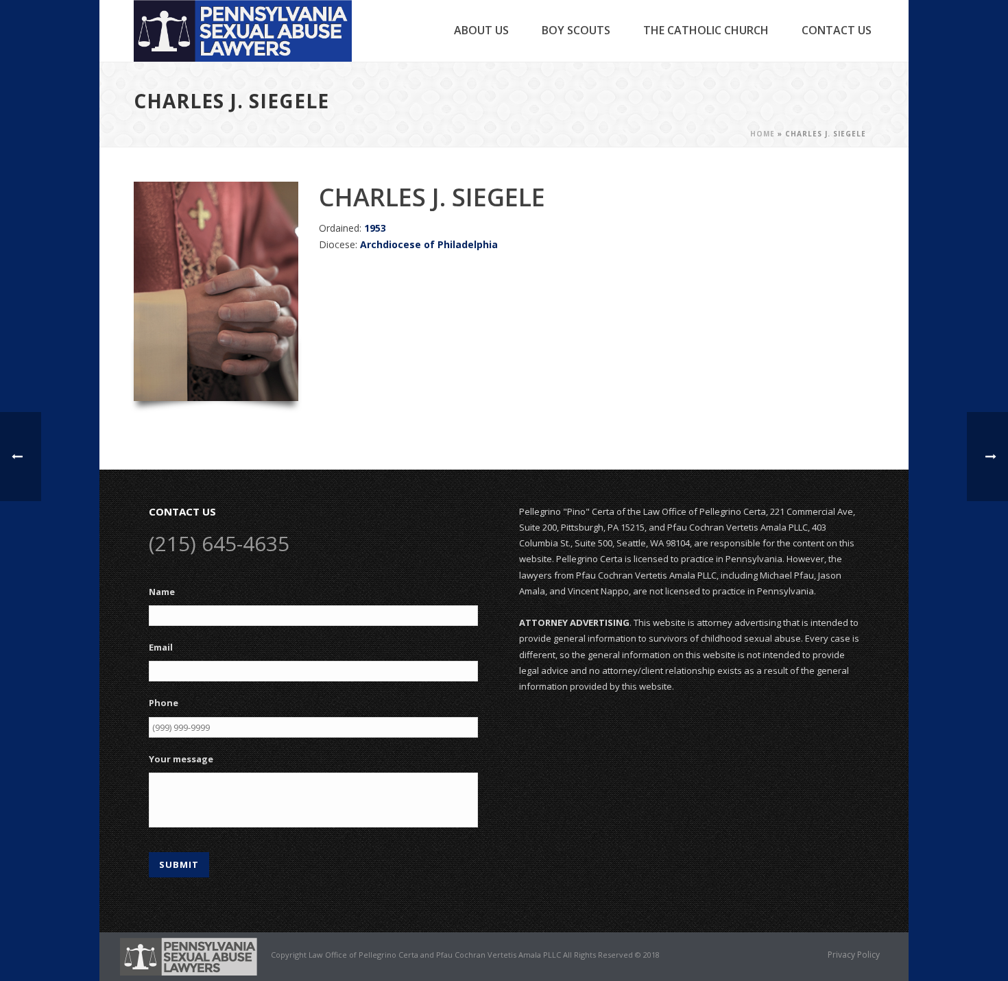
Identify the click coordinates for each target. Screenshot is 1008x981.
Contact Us (837, 30)
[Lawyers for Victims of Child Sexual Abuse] (188, 955)
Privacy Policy (854, 954)
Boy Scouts (576, 30)
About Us (481, 30)
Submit (179, 864)
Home (762, 133)
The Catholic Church (706, 30)
